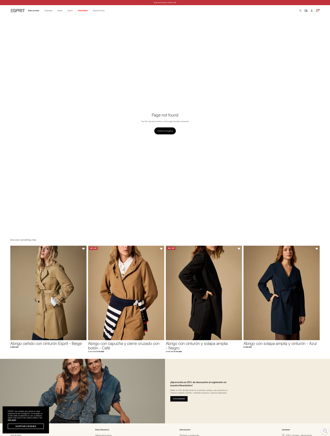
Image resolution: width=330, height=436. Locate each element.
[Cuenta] (312, 10)
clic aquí (12, 420)
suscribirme (179, 399)
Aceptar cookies (25, 426)
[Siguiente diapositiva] (82, 293)
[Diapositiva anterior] (14, 293)
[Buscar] (300, 10)
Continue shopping (165, 131)
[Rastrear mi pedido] (306, 10)
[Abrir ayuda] (324, 430)
